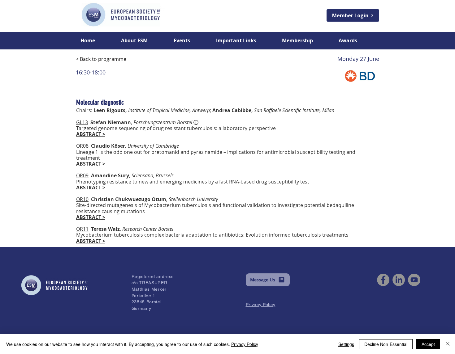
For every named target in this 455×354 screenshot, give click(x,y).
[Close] (447, 344)
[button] (142, 40)
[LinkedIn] (398, 280)
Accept (428, 344)
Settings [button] (346, 344)
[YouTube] (414, 280)
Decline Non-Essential (385, 344)
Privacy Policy (244, 344)
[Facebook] (383, 280)
